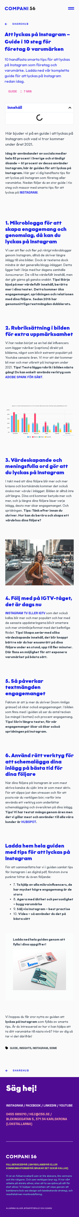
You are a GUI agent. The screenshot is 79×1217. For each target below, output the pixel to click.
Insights (25, 1048)
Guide (14, 1048)
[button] (70, 107)
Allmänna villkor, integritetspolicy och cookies (29, 1208)
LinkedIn (50, 1105)
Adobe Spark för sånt (23, 377)
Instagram (28, 192)
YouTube (66, 1105)
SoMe (53, 1048)
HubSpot (28, 822)
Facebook (33, 1105)
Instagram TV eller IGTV (25, 613)
